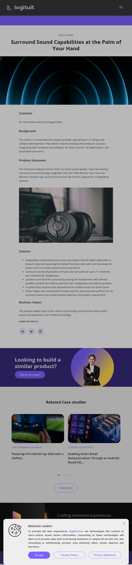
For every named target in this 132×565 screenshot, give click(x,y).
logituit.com (76, 531)
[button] (124, 523)
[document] (66, 282)
